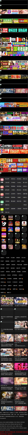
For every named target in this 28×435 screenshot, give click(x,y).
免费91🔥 (9, 289)
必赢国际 (8, 264)
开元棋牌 (13, 257)
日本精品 (13, 182)
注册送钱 (7, 261)
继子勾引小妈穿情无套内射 (7, 317)
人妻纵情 (19, 208)
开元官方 (9, 282)
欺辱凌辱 (7, 190)
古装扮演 (7, 193)
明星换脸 (13, 197)
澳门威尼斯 (3, 289)
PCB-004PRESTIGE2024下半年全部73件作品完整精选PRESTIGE (21, 346)
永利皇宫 (21, 275)
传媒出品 (7, 205)
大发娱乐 (9, 275)
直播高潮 (25, 264)
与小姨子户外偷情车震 (21, 305)
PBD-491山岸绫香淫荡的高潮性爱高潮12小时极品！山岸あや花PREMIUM (21, 361)
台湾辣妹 (7, 186)
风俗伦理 (25, 208)
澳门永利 (23, 257)
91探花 (13, 190)
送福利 (18, 261)
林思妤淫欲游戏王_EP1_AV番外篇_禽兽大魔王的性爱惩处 (21, 403)
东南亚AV (25, 186)
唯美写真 (19, 201)
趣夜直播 (13, 271)
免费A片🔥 (15, 289)
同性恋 (25, 205)
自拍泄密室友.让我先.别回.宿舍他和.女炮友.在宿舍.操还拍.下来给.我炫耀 (7, 361)
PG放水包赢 (19, 264)
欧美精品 (19, 179)
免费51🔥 (21, 278)
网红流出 (19, 190)
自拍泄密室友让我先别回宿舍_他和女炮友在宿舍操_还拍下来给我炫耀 (7, 375)
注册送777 (13, 261)
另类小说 (7, 212)
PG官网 (7, 257)
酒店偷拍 (13, 268)
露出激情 (13, 201)
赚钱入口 (9, 292)
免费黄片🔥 (3, 292)
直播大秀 (21, 285)
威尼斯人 (2, 257)
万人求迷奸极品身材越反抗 (7, 330)
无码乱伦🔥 (3, 282)
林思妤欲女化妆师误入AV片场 (7, 402)
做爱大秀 (15, 285)
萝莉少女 (25, 179)
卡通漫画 (7, 201)
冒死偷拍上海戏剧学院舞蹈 (21, 317)
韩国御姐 (13, 186)
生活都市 (7, 208)
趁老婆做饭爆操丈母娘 (7, 305)
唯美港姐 (19, 186)
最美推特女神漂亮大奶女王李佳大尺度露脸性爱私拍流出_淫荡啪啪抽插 (7, 390)
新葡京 (22, 261)
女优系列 (13, 193)
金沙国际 (21, 282)
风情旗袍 (7, 197)
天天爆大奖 (15, 282)
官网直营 (18, 257)
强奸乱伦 (13, 179)
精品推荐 (7, 179)
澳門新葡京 (14, 275)
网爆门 (25, 201)
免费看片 (10, 285)
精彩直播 (2, 268)
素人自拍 (25, 182)
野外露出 (25, 190)
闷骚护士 (25, 197)
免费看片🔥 (3, 278)
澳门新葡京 (3, 275)
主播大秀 (18, 268)
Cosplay (19, 182)
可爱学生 (19, 193)
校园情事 (13, 208)
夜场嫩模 (19, 271)
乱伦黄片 (2, 271)
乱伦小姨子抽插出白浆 (21, 329)
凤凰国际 (13, 264)
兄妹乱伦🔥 (21, 289)
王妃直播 (23, 268)
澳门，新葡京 (3, 285)
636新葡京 (9, 278)
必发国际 (24, 271)
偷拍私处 (8, 271)
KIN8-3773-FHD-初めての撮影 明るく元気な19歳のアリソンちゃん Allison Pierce (21, 390)
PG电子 (2, 261)
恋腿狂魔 (25, 193)
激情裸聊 (15, 278)
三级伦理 (7, 182)
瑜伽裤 (19, 197)
